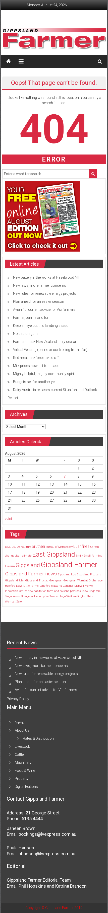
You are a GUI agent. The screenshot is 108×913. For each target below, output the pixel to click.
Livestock (22, 746)
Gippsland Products (89, 574)
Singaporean (12, 596)
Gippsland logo (67, 574)
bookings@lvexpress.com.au (47, 834)
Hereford (10, 585)
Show (85, 591)
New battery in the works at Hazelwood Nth (46, 277)
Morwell (79, 585)
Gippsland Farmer (69, 564)
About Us (22, 730)
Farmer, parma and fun (31, 318)
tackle (34, 596)
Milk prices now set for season (37, 366)
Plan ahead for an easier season (38, 301)
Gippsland (28, 565)
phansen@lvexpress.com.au (47, 853)
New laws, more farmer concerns (39, 285)
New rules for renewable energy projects (44, 293)
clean (18, 555)
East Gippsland (53, 554)
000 (14, 547)
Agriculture (24, 547)
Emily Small (83, 555)
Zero (19, 601)
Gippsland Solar (14, 580)
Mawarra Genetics (62, 585)
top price (43, 596)
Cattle (19, 754)
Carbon (94, 547)
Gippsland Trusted (36, 580)
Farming (96, 555)
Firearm (10, 566)
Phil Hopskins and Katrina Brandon (53, 886)
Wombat (10, 601)
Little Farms (31, 585)
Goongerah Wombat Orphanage (82, 580)
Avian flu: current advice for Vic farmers (44, 310)
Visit (69, 596)
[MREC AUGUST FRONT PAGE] (42, 216)
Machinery (23, 762)
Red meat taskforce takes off (36, 358)
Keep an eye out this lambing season (42, 326)
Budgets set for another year (35, 382)
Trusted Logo (57, 596)
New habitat (35, 591)
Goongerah (56, 580)
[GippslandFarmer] (8, 61)
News (19, 722)
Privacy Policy (18, 699)
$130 (8, 547)
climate (26, 555)
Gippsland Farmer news (31, 574)
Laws (19, 585)
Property (21, 779)
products (75, 591)
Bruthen (38, 546)
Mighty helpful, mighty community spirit (44, 374)
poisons (64, 591)
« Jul (8, 519)
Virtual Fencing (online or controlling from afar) (50, 350)
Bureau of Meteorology (59, 547)
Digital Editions (26, 787)
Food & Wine (25, 771)
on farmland (51, 591)
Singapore (94, 591)
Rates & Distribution (38, 738)
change (9, 555)
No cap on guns (25, 334)
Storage (25, 596)
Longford (44, 585)
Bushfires (81, 546)
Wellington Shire (83, 596)
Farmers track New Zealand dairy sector (44, 342)
